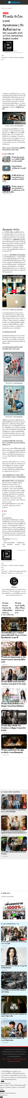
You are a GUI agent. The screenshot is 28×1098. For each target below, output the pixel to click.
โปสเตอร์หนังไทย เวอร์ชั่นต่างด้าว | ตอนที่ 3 (19, 168)
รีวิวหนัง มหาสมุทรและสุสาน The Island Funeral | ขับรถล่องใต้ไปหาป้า (13, 659)
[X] (14, 598)
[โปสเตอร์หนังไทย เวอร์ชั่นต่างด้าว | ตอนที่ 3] (6, 168)
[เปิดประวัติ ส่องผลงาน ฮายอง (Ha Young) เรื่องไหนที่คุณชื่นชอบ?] (14, 956)
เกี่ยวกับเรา (9, 1059)
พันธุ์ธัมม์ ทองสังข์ (17, 482)
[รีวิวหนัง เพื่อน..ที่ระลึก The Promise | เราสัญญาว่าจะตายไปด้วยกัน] (14, 717)
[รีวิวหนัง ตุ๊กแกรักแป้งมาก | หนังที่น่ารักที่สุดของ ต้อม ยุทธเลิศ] (6, 159)
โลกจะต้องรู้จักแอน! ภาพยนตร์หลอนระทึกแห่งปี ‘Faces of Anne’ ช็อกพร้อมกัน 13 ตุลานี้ (14, 635)
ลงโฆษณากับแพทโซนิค (7, 896)
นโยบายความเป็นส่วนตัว (19, 1059)
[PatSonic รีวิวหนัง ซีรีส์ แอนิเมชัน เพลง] (14, 2)
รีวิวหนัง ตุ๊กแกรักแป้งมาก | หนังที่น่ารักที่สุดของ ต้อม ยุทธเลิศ (18, 159)
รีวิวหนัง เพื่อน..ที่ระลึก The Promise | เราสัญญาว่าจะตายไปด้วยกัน (13, 728)
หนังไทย (17, 544)
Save (1, 1097)
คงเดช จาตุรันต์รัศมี (8, 542)
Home (3, 1059)
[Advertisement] (14, 77)
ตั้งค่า (15, 1079)
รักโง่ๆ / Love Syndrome (17, 481)
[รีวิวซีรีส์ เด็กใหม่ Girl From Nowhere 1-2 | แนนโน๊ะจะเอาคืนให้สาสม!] (6, 177)
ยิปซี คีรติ (9, 544)
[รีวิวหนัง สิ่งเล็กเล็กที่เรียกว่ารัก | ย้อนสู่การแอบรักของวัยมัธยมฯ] (14, 695)
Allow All (2, 1091)
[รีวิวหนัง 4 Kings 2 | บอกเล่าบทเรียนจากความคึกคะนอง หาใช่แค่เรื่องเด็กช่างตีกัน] (6, 188)
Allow (2, 1081)
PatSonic (15, 51)
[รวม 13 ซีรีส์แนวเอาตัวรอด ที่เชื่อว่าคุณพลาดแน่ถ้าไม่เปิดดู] (14, 980)
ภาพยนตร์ (9, 8)
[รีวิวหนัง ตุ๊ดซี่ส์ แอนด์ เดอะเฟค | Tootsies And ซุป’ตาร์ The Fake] (14, 673)
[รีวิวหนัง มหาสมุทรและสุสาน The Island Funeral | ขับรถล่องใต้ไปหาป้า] (14, 649)
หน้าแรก (3, 8)
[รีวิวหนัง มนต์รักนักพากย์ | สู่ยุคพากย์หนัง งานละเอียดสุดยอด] (14, 741)
